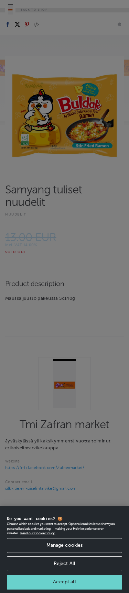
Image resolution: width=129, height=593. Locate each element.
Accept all (64, 581)
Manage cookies (64, 545)
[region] (64, 549)
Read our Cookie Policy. (37, 533)
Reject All (64, 563)
